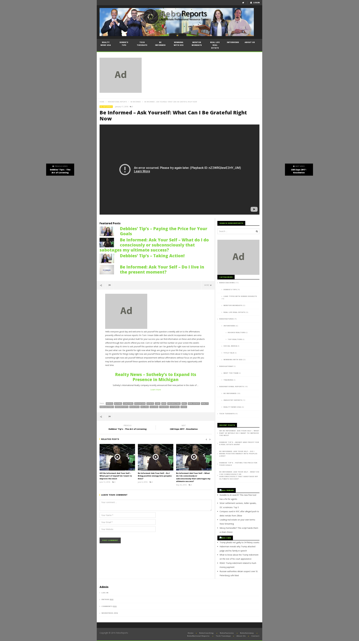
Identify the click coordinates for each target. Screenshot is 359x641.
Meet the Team (231, 373)
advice (109, 403)
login (256, 2)
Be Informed (160, 43)
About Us (250, 42)
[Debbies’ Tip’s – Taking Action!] (108, 258)
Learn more (155, 389)
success (154, 407)
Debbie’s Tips (124, 43)
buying (118, 403)
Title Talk (229, 353)
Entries (107, 599)
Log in (105, 593)
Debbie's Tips (230, 289)
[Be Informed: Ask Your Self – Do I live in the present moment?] (108, 269)
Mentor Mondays (197, 43)
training (164, 407)
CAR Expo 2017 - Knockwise (184, 427)
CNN (228, 538)
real (184, 403)
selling (144, 407)
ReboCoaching (227, 283)
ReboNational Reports (117, 102)
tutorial (174, 407)
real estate (194, 403)
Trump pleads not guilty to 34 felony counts (239, 542)
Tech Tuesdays (142, 43)
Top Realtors (235, 339)
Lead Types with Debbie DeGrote (240, 296)
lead (158, 403)
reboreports (121, 407)
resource (134, 407)
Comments (109, 606)
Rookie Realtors (236, 332)
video (184, 407)
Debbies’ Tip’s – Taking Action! (152, 256)
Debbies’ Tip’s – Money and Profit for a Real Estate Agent (239, 443)
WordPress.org (110, 613)
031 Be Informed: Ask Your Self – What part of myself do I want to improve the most (116, 476)
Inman (230, 490)
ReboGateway (106, 407)
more (207, 285)
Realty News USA (106, 43)
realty (205, 403)
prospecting (174, 403)
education (140, 403)
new (164, 403)
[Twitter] (243, 2)
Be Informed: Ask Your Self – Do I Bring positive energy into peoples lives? (155, 476)
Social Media (230, 346)
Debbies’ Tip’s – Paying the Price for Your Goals (163, 231)
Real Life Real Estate (215, 45)
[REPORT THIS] (109, 285)
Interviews (233, 42)
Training (228, 380)
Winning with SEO (179, 43)
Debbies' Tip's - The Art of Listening (128, 427)
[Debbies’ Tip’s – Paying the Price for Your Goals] (108, 231)
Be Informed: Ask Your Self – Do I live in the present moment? (162, 269)
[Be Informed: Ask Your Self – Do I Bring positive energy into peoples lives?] (155, 457)
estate (150, 403)
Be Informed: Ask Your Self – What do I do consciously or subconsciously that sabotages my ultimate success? (154, 245)
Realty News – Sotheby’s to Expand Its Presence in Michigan (155, 377)
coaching (128, 403)
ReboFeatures (226, 319)
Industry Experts (233, 400)
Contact (255, 636)
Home (102, 102)
